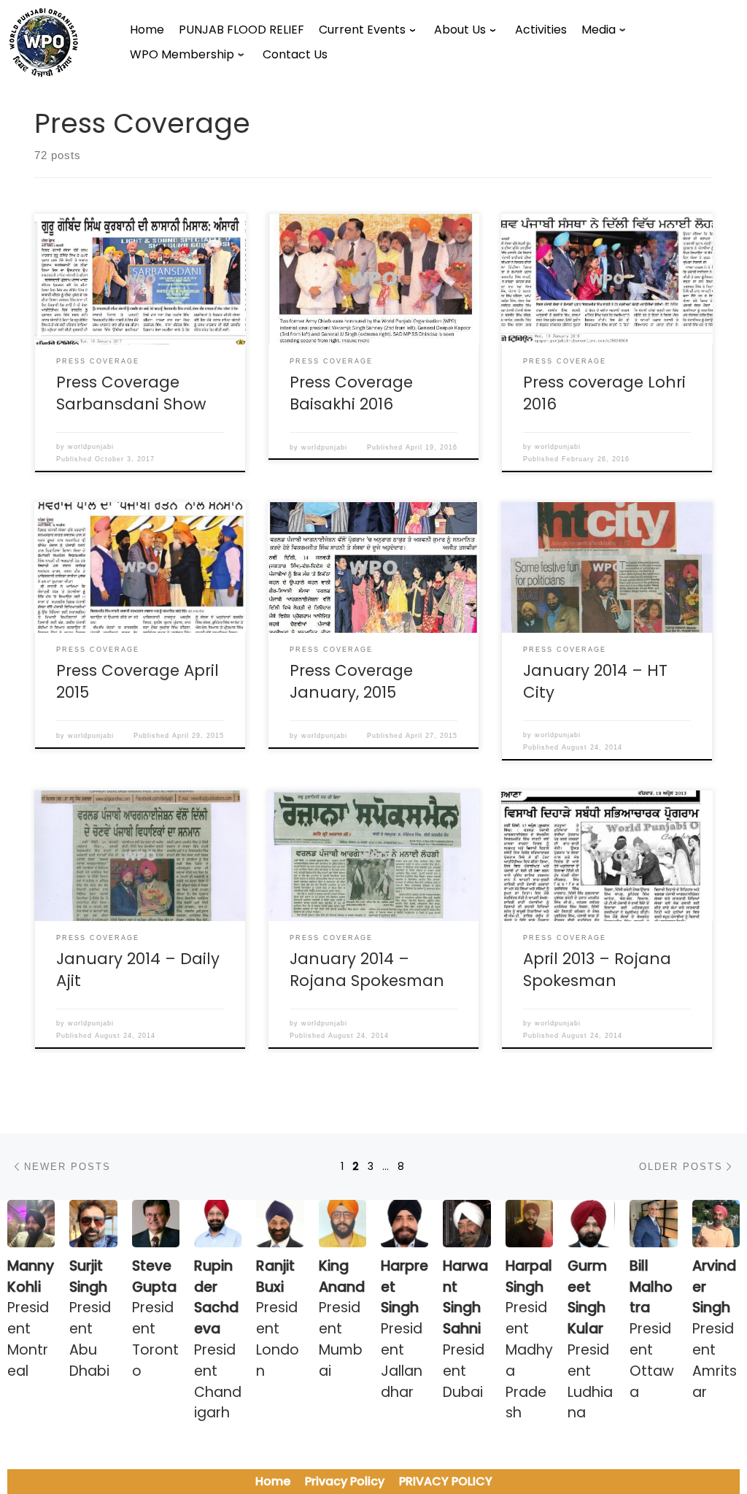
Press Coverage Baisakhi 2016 (351, 393)
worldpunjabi (91, 446)
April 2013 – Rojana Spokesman (597, 969)
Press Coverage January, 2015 (351, 681)
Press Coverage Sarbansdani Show (131, 393)
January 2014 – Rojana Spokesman (367, 969)
